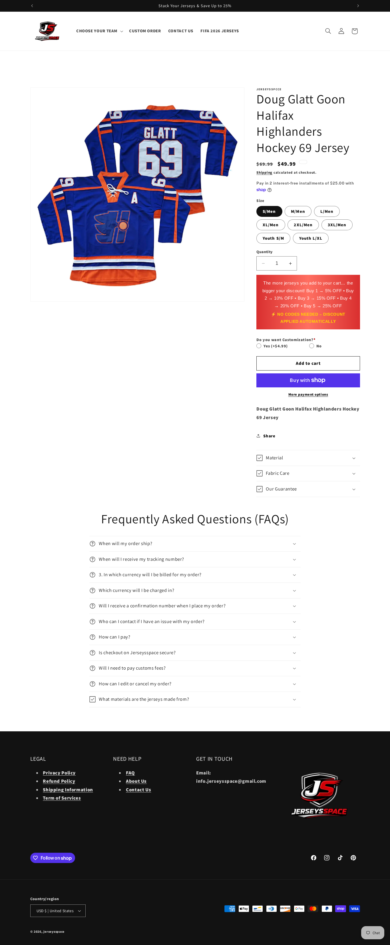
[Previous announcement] (32, 5)
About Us (136, 781)
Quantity (264, 251)
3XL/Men (337, 224)
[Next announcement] (358, 5)
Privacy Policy (59, 773)
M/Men (298, 211)
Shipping (264, 172)
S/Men (269, 211)
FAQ (130, 773)
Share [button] (269, 436)
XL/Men (271, 224)
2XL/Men (303, 224)
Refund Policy (59, 781)
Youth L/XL (311, 238)
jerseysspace (54, 931)
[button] (99, 31)
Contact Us (138, 789)
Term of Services (62, 798)
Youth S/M (273, 238)
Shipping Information (68, 789)
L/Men (326, 211)
